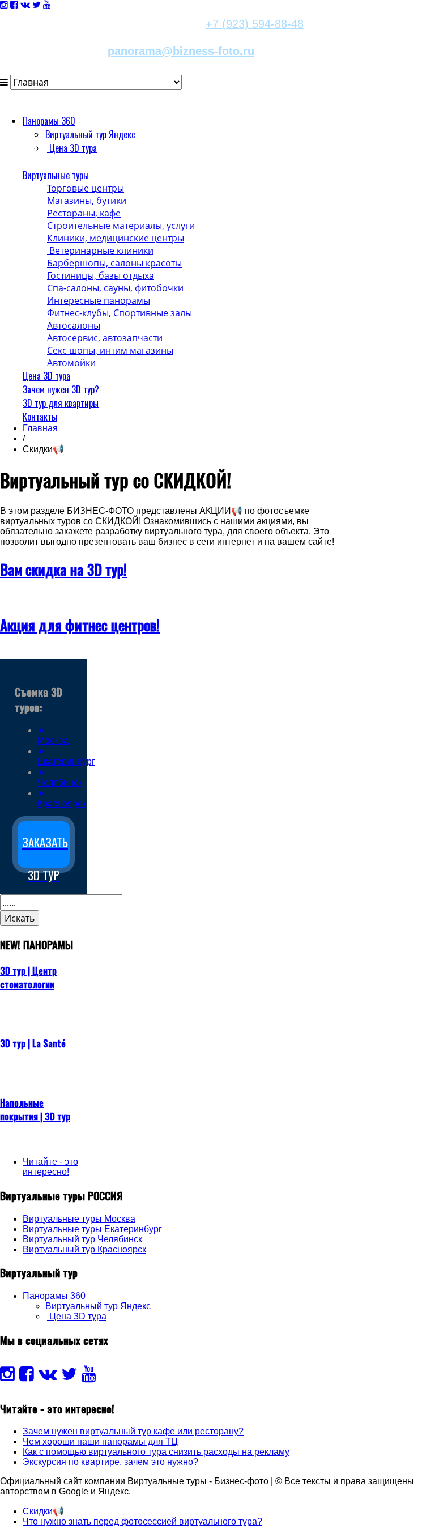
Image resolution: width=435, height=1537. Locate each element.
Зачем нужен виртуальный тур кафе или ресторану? (133, 1431)
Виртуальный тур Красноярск (84, 1249)
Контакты (40, 416)
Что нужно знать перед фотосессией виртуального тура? (142, 1521)
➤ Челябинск (59, 777)
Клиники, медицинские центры (115, 238)
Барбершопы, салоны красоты (114, 263)
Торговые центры (85, 188)
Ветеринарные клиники (100, 250)
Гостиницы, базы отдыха (100, 275)
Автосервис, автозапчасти (105, 338)
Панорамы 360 (49, 121)
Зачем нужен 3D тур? (61, 389)
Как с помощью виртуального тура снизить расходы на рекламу (156, 1452)
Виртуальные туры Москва (79, 1219)
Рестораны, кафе (84, 213)
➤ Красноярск (61, 798)
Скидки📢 (43, 1511)
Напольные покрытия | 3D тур (35, 1109)
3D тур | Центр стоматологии (28, 977)
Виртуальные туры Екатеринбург (92, 1229)
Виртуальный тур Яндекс (90, 134)
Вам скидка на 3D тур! (63, 569)
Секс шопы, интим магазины (110, 350)
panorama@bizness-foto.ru (181, 51)
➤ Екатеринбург (66, 756)
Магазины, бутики (86, 200)
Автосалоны (73, 325)
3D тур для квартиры (61, 403)
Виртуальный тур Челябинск (82, 1239)
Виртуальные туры (56, 175)
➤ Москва (53, 735)
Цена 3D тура (46, 376)
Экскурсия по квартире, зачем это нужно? (110, 1462)
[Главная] (23, 161)
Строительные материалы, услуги (121, 225)
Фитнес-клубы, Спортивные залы (119, 313)
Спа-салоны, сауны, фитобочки (115, 288)
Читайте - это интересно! (50, 1167)
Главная (40, 428)
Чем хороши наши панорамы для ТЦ (100, 1441)
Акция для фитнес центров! (80, 624)
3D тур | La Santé (33, 1043)
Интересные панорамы (98, 300)
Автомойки (71, 362)
